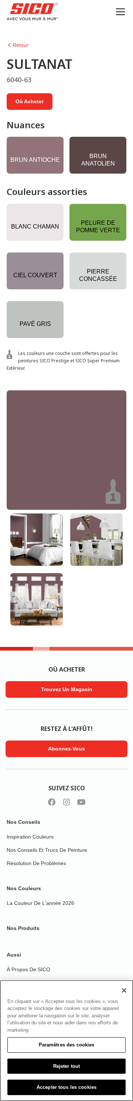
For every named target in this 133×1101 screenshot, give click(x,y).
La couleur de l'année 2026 (40, 903)
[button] (119, 12)
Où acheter (30, 101)
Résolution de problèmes (36, 863)
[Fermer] (124, 990)
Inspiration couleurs (30, 837)
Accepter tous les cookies (66, 1087)
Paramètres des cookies (67, 1045)
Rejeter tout (66, 1066)
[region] (66, 1040)
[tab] (36, 539)
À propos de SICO (28, 969)
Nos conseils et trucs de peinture (47, 850)
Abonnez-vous (66, 749)
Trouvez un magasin (66, 689)
